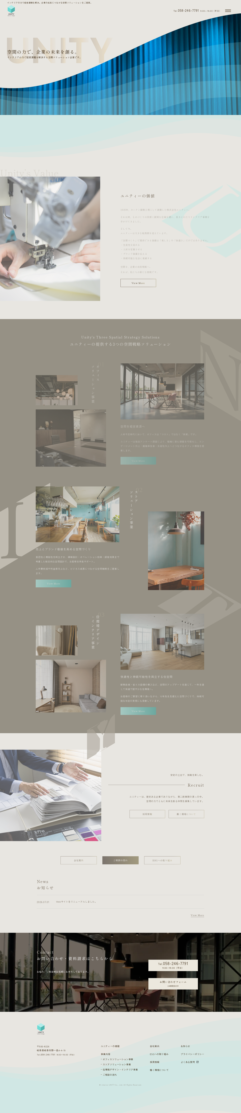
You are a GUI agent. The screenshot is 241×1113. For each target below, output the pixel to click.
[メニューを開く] (228, 11)
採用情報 (147, 812)
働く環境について (186, 812)
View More (138, 283)
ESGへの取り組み (162, 859)
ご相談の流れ (120, 859)
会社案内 (78, 859)
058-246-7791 (186, 10)
